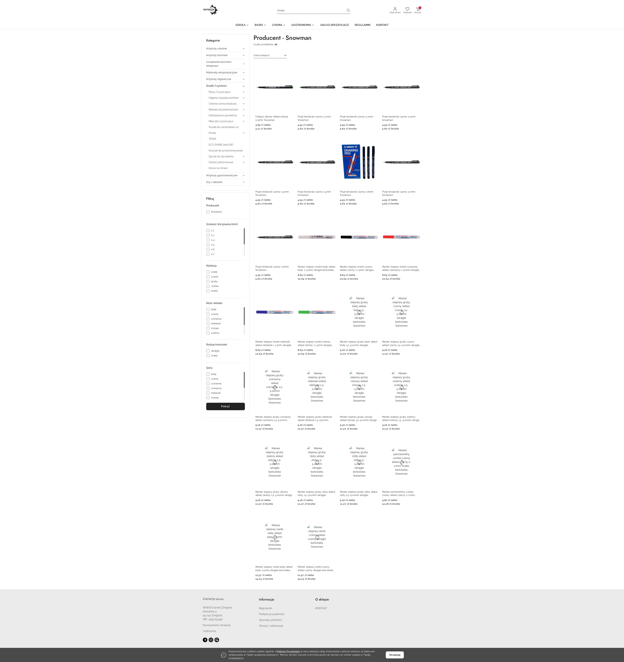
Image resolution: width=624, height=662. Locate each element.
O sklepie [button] (322, 599)
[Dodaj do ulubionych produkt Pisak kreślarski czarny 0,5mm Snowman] (290, 140)
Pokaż (225, 406)
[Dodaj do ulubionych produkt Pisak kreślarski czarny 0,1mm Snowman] (332, 65)
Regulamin (265, 608)
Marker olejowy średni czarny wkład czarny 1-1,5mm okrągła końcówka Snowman (357, 268)
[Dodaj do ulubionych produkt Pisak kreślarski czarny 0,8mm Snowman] (290, 215)
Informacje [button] (266, 599)
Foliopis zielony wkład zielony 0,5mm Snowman (271, 118)
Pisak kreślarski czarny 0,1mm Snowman (314, 118)
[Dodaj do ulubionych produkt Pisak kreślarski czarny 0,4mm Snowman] (416, 65)
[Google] (216, 640)
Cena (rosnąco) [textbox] (261, 55)
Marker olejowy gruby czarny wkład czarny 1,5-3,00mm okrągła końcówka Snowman (401, 343)
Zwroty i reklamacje (271, 625)
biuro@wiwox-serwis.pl (216, 625)
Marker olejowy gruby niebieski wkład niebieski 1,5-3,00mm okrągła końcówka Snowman (315, 419)
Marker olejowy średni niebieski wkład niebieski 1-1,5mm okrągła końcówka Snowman (273, 343)
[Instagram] (211, 640)
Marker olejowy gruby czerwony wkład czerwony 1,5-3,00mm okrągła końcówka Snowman (273, 419)
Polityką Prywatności (288, 651)
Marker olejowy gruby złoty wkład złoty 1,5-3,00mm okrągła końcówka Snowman (316, 494)
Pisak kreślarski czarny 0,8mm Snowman (272, 268)
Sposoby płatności (270, 619)
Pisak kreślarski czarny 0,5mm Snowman (272, 193)
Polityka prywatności (271, 614)
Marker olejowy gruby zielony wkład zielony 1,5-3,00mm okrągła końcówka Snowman (274, 494)
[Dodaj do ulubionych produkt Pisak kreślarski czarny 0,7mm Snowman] (416, 140)
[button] (242, 25)
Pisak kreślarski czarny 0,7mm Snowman (398, 193)
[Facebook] (205, 640)
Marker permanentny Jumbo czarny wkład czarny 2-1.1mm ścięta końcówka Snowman (398, 494)
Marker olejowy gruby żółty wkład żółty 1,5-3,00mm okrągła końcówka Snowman (358, 494)
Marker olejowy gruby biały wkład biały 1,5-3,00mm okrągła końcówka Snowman (358, 343)
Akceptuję (394, 655)
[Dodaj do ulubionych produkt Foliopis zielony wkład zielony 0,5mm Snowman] (290, 65)
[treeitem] (225, 48)
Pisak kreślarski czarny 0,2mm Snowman (356, 118)
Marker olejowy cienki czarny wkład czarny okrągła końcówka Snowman (315, 569)
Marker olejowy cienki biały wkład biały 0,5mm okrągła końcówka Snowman (273, 569)
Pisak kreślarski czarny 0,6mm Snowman (356, 193)
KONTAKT (321, 608)
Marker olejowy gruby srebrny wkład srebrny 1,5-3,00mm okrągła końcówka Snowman (401, 419)
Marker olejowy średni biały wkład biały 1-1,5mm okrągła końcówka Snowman (316, 268)
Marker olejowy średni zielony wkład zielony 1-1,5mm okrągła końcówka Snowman (315, 343)
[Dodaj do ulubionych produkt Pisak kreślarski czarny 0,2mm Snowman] (374, 65)
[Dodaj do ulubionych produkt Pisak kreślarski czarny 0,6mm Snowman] (374, 140)
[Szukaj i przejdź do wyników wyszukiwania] (348, 10)
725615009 (209, 631)
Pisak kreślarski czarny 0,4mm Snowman (399, 118)
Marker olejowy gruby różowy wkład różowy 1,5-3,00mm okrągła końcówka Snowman (359, 419)
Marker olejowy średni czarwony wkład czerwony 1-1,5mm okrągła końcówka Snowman (400, 268)
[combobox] (270, 55)
